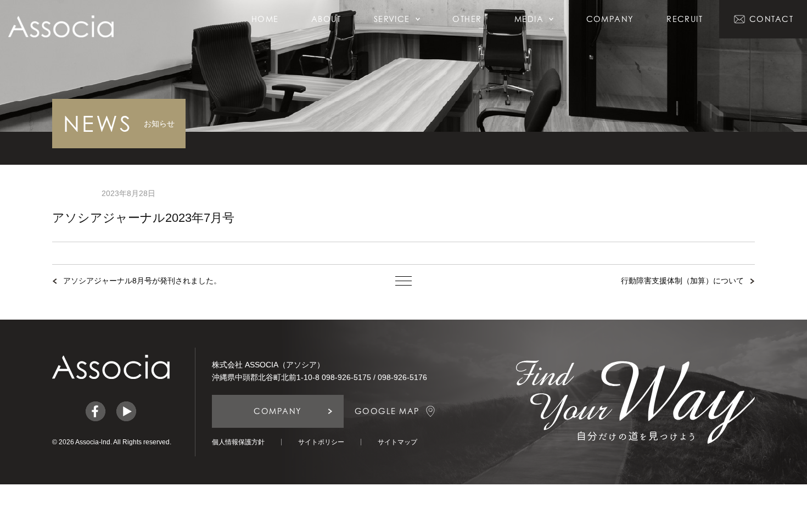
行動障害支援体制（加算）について (682, 280)
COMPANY (610, 19)
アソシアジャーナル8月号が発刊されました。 (142, 280)
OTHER (466, 19)
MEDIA (528, 19)
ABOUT (326, 19)
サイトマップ (397, 442)
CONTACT (771, 19)
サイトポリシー (321, 442)
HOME (265, 19)
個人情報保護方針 (238, 442)
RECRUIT (684, 19)
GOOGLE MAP (387, 411)
